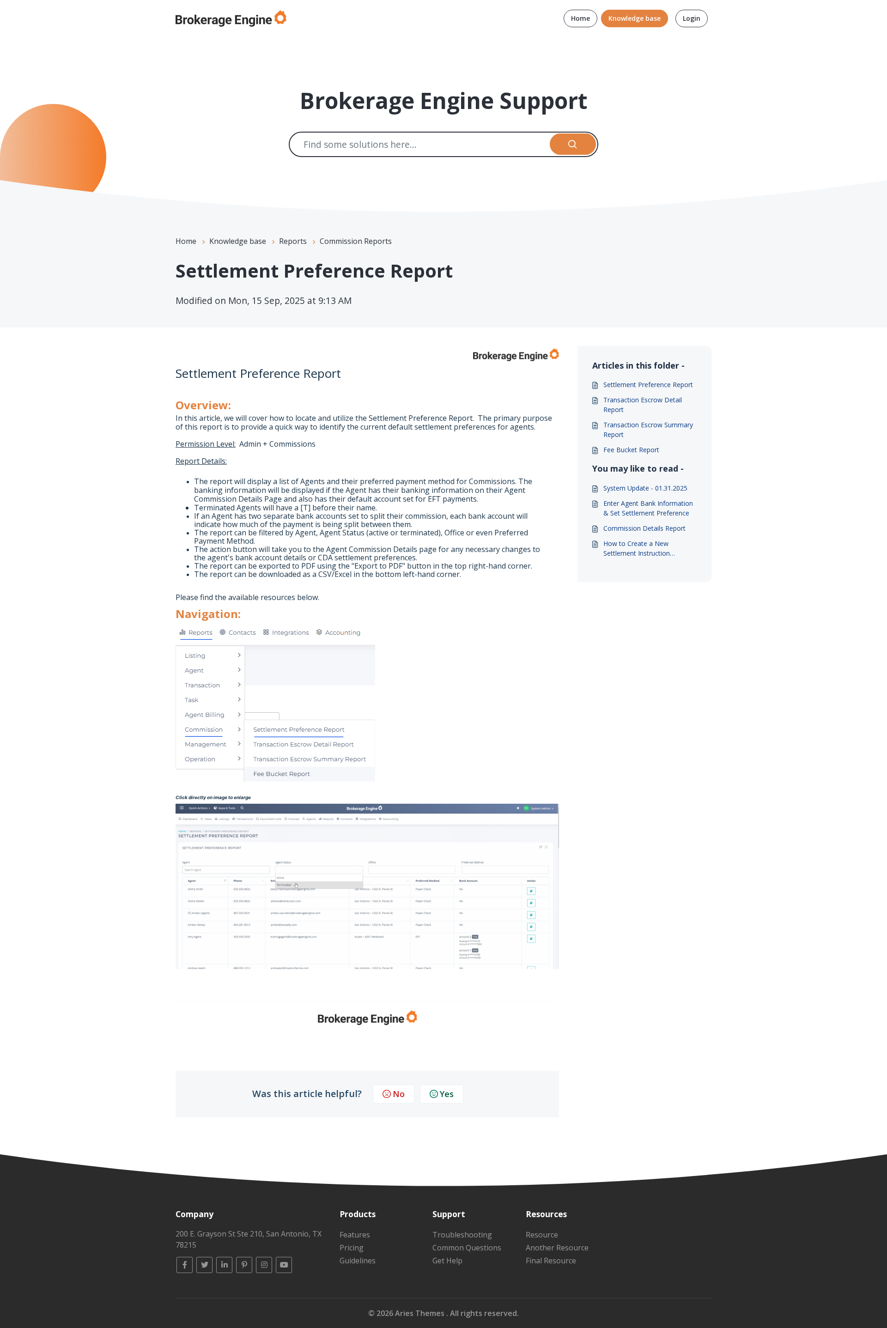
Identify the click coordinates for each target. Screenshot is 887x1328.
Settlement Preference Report (648, 384)
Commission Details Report (644, 528)
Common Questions (466, 1248)
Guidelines (358, 1260)
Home (580, 18)
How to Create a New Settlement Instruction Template (636, 548)
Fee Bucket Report (631, 449)
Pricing (352, 1248)
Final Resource (551, 1260)
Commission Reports (356, 241)
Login (691, 18)
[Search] (573, 144)
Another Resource (557, 1248)
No (399, 1093)
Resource (542, 1235)
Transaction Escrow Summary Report (648, 429)
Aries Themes (420, 1313)
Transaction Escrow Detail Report (642, 404)
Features (355, 1235)
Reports (293, 241)
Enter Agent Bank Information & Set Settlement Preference (648, 508)
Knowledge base (634, 18)
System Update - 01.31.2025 (645, 488)
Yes (447, 1093)
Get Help (447, 1260)
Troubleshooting (462, 1235)
